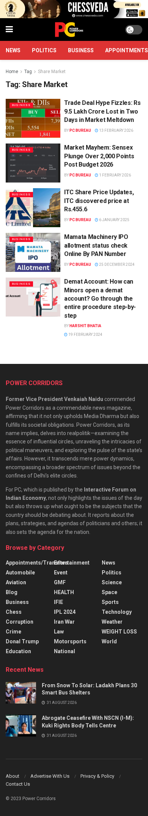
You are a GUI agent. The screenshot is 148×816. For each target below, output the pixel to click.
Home (12, 71)
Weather (112, 622)
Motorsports (70, 641)
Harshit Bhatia (85, 326)
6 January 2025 (113, 220)
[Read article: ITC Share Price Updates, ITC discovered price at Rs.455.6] (33, 207)
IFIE (58, 602)
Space (109, 592)
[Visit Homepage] (69, 29)
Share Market (52, 71)
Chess (14, 612)
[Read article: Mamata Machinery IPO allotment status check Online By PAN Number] (33, 252)
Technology (117, 612)
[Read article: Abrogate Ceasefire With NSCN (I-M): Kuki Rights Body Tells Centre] (21, 725)
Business (81, 50)
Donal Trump (22, 641)
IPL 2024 (65, 612)
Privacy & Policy (97, 776)
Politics (44, 50)
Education (18, 651)
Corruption (19, 622)
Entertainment (72, 563)
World (109, 641)
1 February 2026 (114, 175)
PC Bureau (80, 130)
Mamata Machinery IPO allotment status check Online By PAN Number (96, 245)
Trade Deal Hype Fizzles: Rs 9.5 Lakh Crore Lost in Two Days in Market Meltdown (102, 111)
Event (61, 572)
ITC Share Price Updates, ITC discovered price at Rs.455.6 (99, 201)
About (12, 776)
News (13, 50)
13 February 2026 (115, 130)
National (64, 651)
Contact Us (18, 784)
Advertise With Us (49, 776)
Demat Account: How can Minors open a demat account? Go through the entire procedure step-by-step (100, 298)
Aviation (16, 582)
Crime (13, 632)
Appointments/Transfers (37, 563)
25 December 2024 (116, 264)
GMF (60, 582)
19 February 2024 (85, 334)
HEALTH (64, 592)
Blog (11, 592)
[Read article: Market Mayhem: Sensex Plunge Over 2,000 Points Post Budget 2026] (33, 163)
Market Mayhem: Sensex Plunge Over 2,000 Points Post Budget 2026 (99, 156)
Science (112, 582)
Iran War (64, 622)
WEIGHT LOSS (119, 632)
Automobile (20, 572)
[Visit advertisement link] (74, 9)
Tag (28, 71)
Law (59, 632)
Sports (110, 602)
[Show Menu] (9, 29)
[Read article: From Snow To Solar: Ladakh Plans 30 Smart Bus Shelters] (21, 693)
